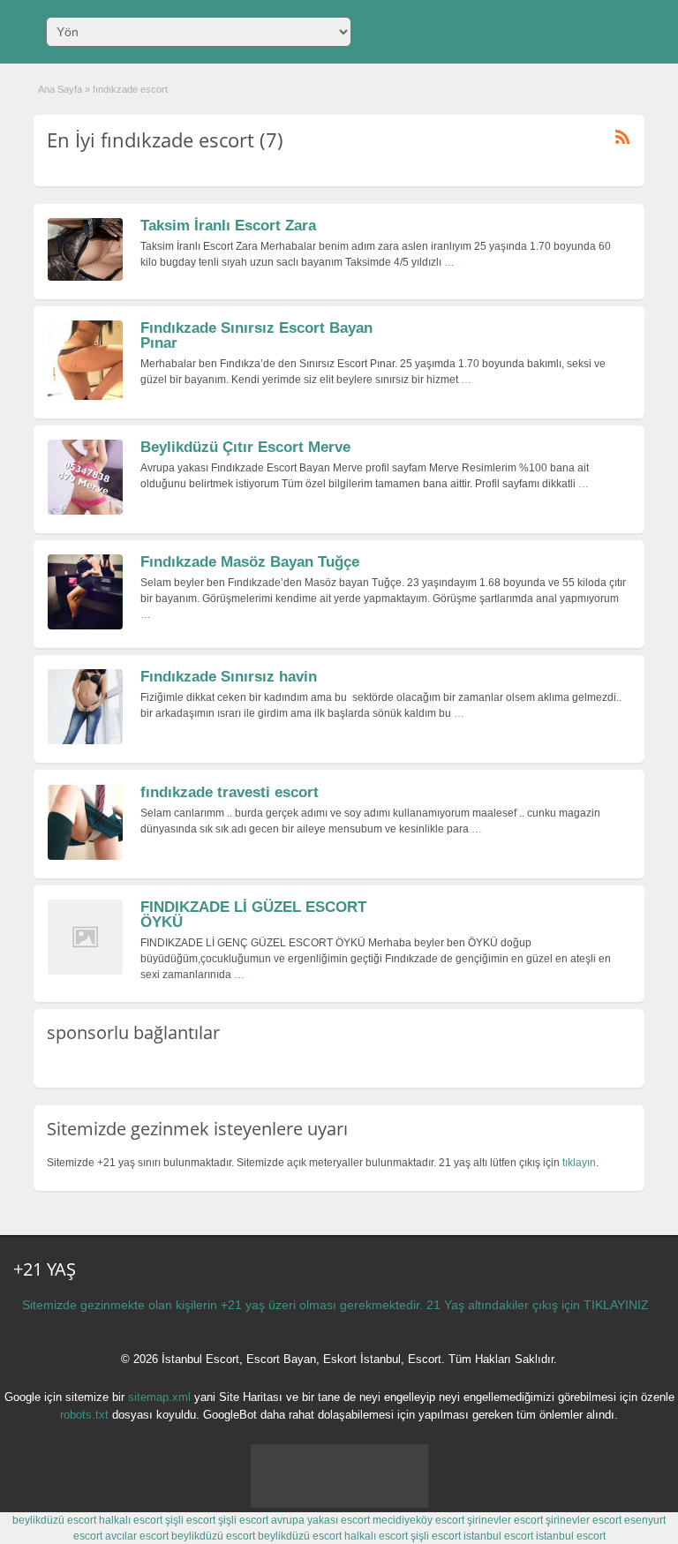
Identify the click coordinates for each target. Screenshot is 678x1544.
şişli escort (190, 1520)
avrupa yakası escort (320, 1520)
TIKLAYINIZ (616, 1305)
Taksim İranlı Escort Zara (228, 225)
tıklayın (579, 1162)
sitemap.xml (159, 1397)
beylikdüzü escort (54, 1520)
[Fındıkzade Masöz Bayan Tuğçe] (85, 626)
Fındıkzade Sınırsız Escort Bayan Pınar (256, 335)
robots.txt (84, 1414)
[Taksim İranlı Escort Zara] (85, 277)
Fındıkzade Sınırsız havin (228, 676)
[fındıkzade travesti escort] (85, 856)
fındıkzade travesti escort (229, 792)
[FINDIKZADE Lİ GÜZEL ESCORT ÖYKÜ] (85, 971)
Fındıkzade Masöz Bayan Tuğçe (249, 562)
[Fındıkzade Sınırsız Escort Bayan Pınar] (85, 396)
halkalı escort (130, 1520)
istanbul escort (498, 1536)
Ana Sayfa (60, 89)
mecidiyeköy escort (418, 1520)
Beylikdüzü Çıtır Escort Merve (245, 447)
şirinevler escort (505, 1520)
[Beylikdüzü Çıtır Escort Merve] (85, 511)
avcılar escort (137, 1536)
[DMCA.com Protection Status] (339, 1504)
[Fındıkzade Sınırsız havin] (85, 740)
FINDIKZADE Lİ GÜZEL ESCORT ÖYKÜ (253, 914)
